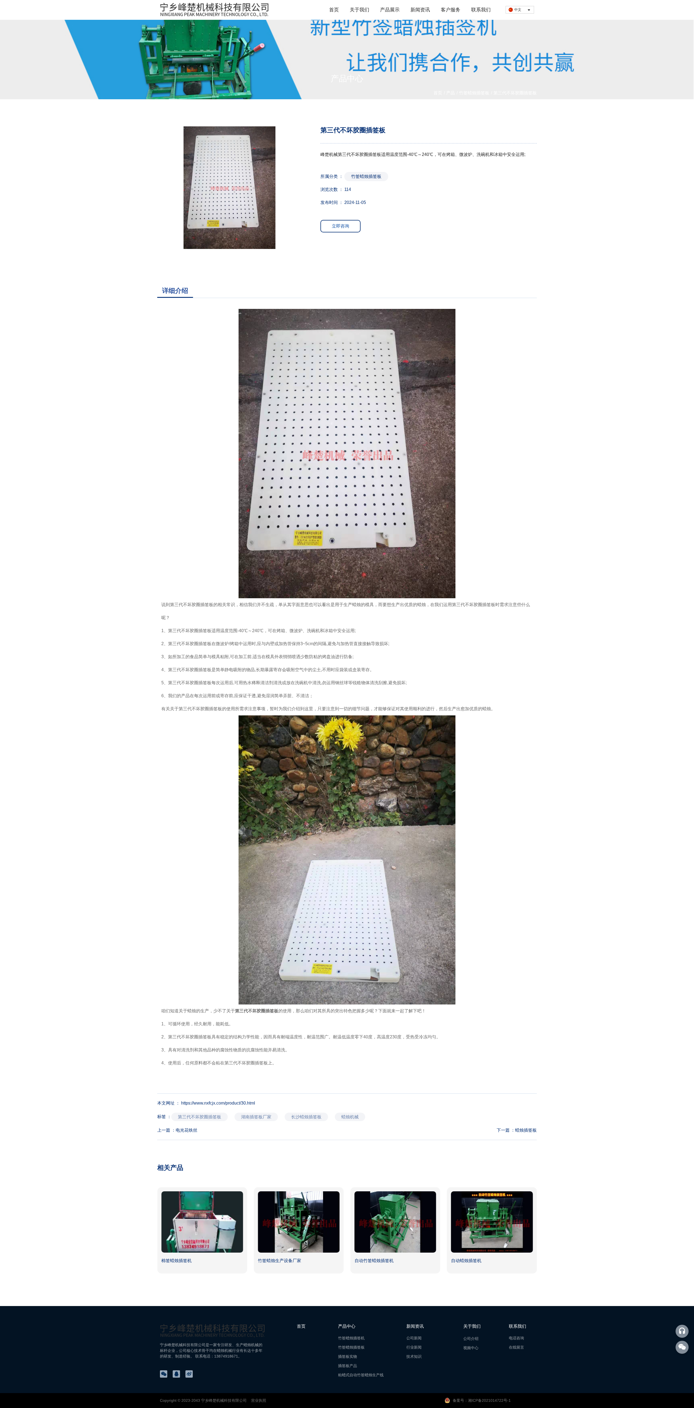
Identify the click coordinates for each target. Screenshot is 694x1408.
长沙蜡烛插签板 (306, 1117)
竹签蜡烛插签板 (474, 93)
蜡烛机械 (350, 1117)
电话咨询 (516, 1338)
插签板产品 (347, 1366)
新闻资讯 (420, 9)
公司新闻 (414, 1338)
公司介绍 (470, 1338)
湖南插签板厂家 (256, 1117)
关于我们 (359, 9)
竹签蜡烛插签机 (351, 1338)
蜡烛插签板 (526, 1130)
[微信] (163, 1374)
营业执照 (258, 1400)
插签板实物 (347, 1356)
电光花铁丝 (186, 1130)
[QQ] (176, 1374)
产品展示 (390, 9)
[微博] (189, 1374)
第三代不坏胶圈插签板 (191, 604)
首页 (334, 9)
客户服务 (450, 9)
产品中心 (346, 1326)
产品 (450, 93)
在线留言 (516, 1347)
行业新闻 (414, 1347)
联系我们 (481, 9)
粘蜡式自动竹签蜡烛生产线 (361, 1375)
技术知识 (414, 1356)
